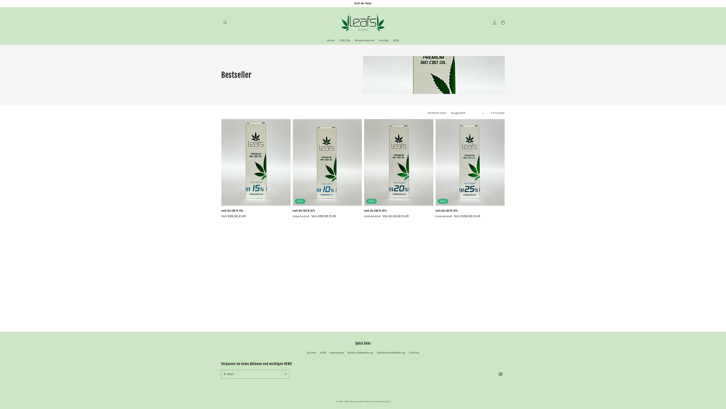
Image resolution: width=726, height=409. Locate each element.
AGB (323, 352)
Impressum (337, 352)
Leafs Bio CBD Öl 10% (304, 210)
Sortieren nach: (437, 113)
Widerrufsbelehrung (360, 352)
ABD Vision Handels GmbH (357, 401)
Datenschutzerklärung (391, 352)
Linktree (414, 352)
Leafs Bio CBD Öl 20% (375, 210)
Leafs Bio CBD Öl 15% (232, 210)
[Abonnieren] (285, 374)
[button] (225, 23)
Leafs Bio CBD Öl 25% (446, 210)
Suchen (311, 352)
